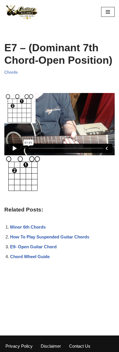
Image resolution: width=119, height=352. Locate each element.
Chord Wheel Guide (30, 256)
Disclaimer (51, 346)
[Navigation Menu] (108, 12)
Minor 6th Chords (28, 227)
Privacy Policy (19, 346)
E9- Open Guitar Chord (33, 246)
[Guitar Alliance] (21, 12)
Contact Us (79, 346)
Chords (11, 72)
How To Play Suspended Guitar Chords (49, 236)
